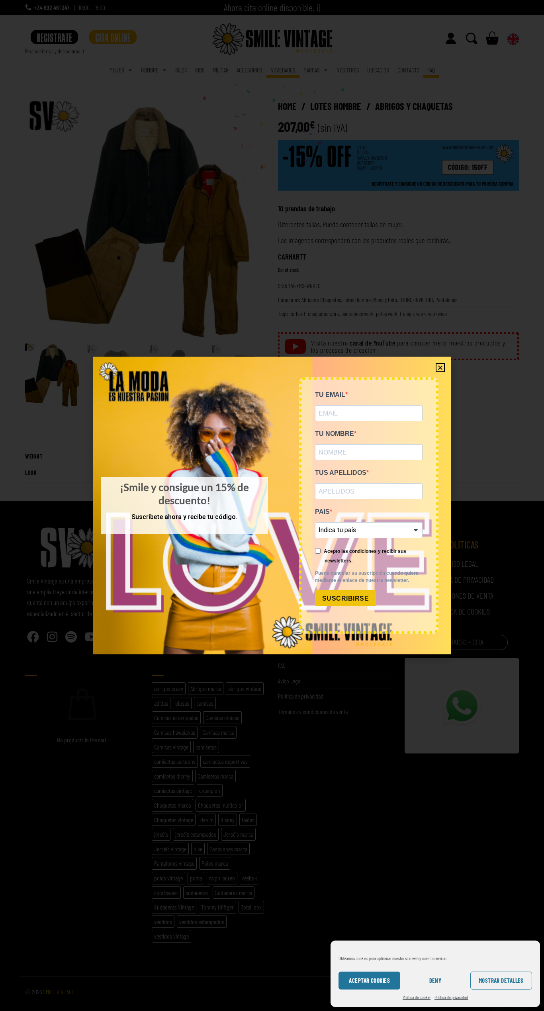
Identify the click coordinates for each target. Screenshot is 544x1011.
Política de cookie (417, 997)
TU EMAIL (330, 394)
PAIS (322, 511)
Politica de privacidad (451, 997)
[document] (272, 505)
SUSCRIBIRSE (345, 598)
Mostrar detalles (501, 980)
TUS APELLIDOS (340, 472)
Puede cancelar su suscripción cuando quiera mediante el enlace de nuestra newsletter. (367, 576)
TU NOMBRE (334, 433)
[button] (440, 368)
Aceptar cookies (369, 980)
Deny (435, 980)
